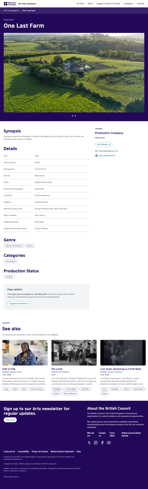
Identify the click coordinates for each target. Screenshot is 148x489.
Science (29, 246)
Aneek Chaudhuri (115, 372)
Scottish (56, 393)
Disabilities (57, 389)
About (90, 4)
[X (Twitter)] (89, 443)
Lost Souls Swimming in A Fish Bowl (120, 369)
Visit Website (102, 144)
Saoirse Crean (16, 372)
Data (79, 451)
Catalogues (128, 4)
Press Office (112, 434)
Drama (126, 389)
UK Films (80, 4)
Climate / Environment (14, 246)
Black (15, 389)
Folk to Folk (8, 369)
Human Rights (71, 389)
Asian (6, 389)
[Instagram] (96, 443)
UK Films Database (27, 4)
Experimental (138, 389)
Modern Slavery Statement (62, 451)
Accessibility (23, 451)
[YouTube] (109, 443)
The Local (56, 369)
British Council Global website (131, 434)
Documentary (10, 261)
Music (24, 389)
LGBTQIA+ (85, 389)
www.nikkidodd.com (107, 156)
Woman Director (37, 389)
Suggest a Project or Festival (108, 4)
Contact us (102, 434)
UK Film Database (11, 11)
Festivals (140, 4)
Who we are (90, 434)
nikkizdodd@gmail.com (108, 151)
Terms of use (9, 451)
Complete (9, 277)
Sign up (9, 420)
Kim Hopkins (64, 372)
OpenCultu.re (14, 477)
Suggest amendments (18, 304)
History (104, 393)
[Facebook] (102, 443)
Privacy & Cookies (40, 451)
